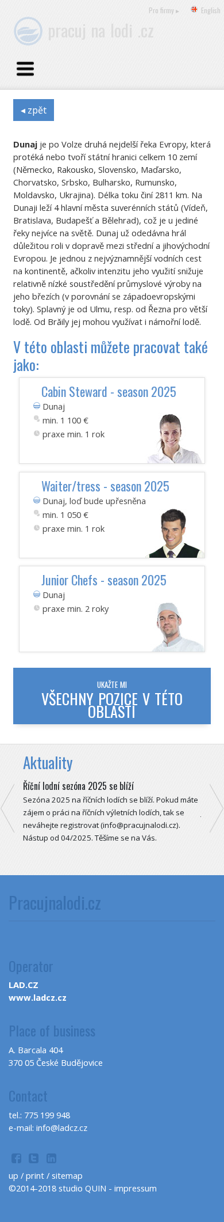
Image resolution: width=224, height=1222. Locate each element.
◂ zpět (34, 110)
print (35, 1175)
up (13, 1175)
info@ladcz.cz (61, 1127)
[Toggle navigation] (25, 69)
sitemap (67, 1175)
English (211, 10)
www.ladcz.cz (38, 997)
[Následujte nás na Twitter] (34, 1160)
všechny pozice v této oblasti (112, 699)
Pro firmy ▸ (164, 10)
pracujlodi (101, 29)
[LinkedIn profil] (51, 1160)
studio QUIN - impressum (108, 1188)
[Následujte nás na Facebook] (16, 1160)
